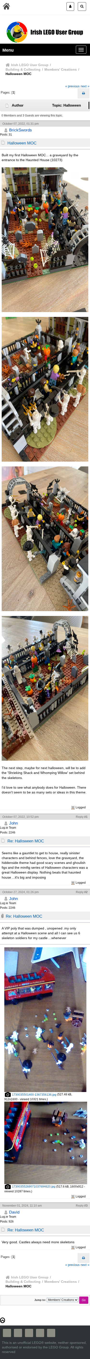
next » (85, 86)
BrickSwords (20, 130)
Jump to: (40, 1299)
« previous (72, 86)
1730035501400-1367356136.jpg (33, 1094)
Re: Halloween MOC (25, 841)
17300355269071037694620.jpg (33, 1186)
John (13, 823)
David (14, 1212)
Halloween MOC (21, 143)
